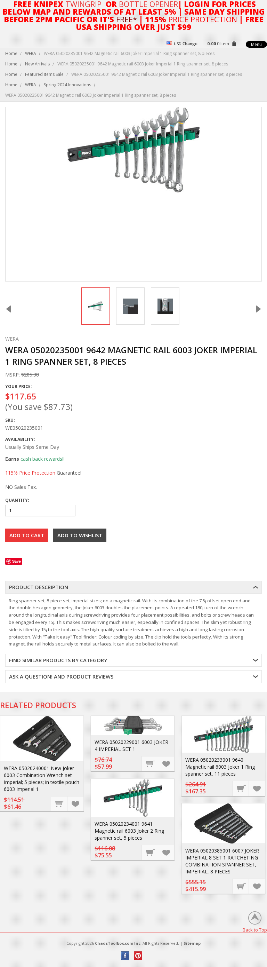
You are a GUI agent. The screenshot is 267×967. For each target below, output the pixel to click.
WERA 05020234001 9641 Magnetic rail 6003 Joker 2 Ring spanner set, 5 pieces (129, 831)
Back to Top (255, 930)
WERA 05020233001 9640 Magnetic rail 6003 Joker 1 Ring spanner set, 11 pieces (220, 766)
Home (11, 53)
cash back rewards (41, 458)
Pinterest (138, 955)
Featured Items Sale (44, 74)
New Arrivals (37, 64)
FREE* (126, 19)
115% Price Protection (30, 472)
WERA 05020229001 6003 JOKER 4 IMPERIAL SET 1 (131, 745)
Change (190, 43)
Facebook (125, 955)
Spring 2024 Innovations (67, 85)
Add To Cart (59, 803)
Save (16, 561)
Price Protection (202, 19)
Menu (256, 44)
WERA (30, 53)
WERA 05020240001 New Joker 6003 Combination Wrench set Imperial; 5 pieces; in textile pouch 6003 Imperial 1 (41, 778)
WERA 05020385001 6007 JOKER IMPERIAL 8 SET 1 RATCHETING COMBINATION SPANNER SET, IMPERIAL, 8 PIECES (222, 861)
